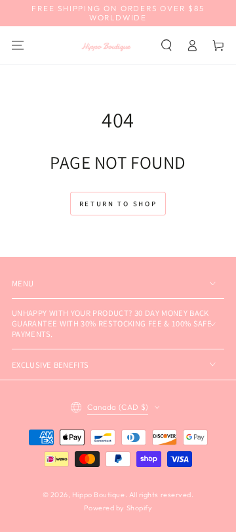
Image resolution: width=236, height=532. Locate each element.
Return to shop (118, 203)
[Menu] (18, 45)
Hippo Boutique (98, 494)
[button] (166, 45)
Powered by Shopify (118, 507)
